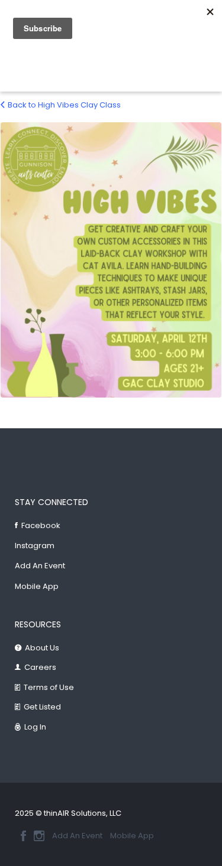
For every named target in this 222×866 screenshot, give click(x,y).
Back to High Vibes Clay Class (64, 104)
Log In (35, 726)
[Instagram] (39, 836)
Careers (40, 667)
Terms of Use (49, 687)
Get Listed (42, 706)
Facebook (40, 525)
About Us (42, 647)
